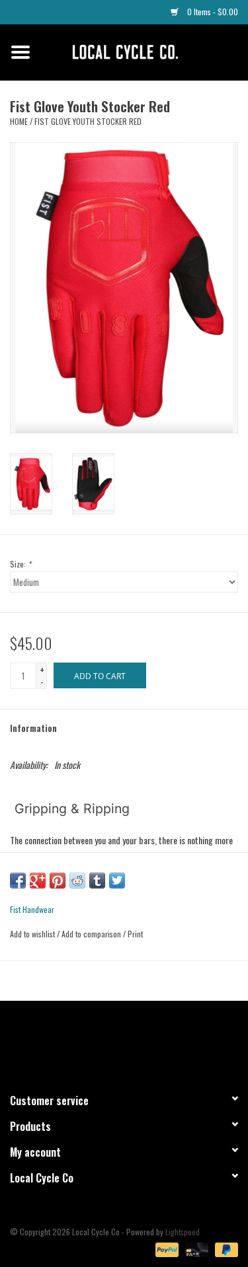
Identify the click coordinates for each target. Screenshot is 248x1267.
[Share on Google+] (38, 880)
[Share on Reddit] (77, 880)
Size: (20, 563)
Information (33, 728)
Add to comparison (92, 933)
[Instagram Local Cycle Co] (135, 1041)
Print (135, 933)
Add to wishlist (32, 933)
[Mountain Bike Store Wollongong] (145, 50)
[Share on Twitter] (117, 880)
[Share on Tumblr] (97, 880)
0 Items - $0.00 (211, 11)
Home (19, 121)
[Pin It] (57, 880)
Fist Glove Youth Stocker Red (88, 121)
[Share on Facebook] (18, 880)
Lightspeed (182, 1231)
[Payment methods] (166, 1248)
